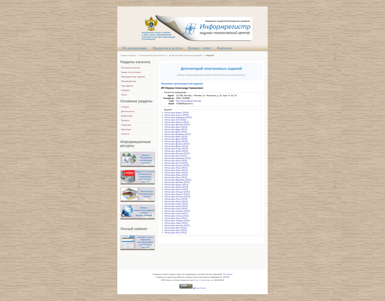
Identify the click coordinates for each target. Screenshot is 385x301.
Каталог (240, 75)
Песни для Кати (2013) (176, 156)
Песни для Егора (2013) (176, 148)
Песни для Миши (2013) (176, 187)
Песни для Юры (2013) (176, 230)
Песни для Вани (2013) (176, 127)
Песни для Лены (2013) (176, 170)
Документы (201, 75)
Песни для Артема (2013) (177, 124)
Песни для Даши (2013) (176, 141)
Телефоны (168, 98)
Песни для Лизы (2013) (176, 177)
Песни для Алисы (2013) (177, 115)
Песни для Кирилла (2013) (178, 158)
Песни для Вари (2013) (176, 129)
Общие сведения (186, 75)
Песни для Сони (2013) (176, 213)
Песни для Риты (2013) (176, 199)
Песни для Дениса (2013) (177, 144)
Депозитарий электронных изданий (186, 55)
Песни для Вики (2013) (176, 132)
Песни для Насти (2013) (176, 189)
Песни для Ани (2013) (175, 120)
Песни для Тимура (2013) (177, 220)
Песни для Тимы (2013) (176, 223)
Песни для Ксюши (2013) (177, 165)
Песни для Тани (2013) (176, 218)
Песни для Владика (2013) (178, 134)
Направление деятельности (153, 55)
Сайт (171, 101)
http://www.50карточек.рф (188, 101)
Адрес (171, 95)
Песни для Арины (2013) (177, 122)
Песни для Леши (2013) (176, 175)
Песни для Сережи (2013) (177, 211)
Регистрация (213, 75)
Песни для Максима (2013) (178, 180)
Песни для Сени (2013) (176, 208)
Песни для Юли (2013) (176, 228)
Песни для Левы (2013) (176, 168)
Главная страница (128, 55)
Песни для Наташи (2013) (177, 192)
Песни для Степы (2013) (177, 216)
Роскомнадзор (227, 274)
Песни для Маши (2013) (176, 184)
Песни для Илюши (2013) (177, 153)
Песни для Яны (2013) (176, 232)
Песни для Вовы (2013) (176, 136)
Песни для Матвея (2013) (177, 182)
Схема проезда (205, 280)
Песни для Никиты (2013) (177, 194)
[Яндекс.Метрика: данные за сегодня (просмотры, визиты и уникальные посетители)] (199, 288)
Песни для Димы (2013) (176, 146)
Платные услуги (227, 75)
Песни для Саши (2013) (176, 204)
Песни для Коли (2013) (176, 160)
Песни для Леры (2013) (176, 172)
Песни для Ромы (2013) (176, 201)
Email (171, 103)
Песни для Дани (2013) (176, 139)
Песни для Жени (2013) (176, 151)
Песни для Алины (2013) (177, 112)
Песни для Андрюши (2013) (178, 117)
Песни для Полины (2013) (177, 196)
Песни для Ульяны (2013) (177, 225)
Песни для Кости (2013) (176, 163)
